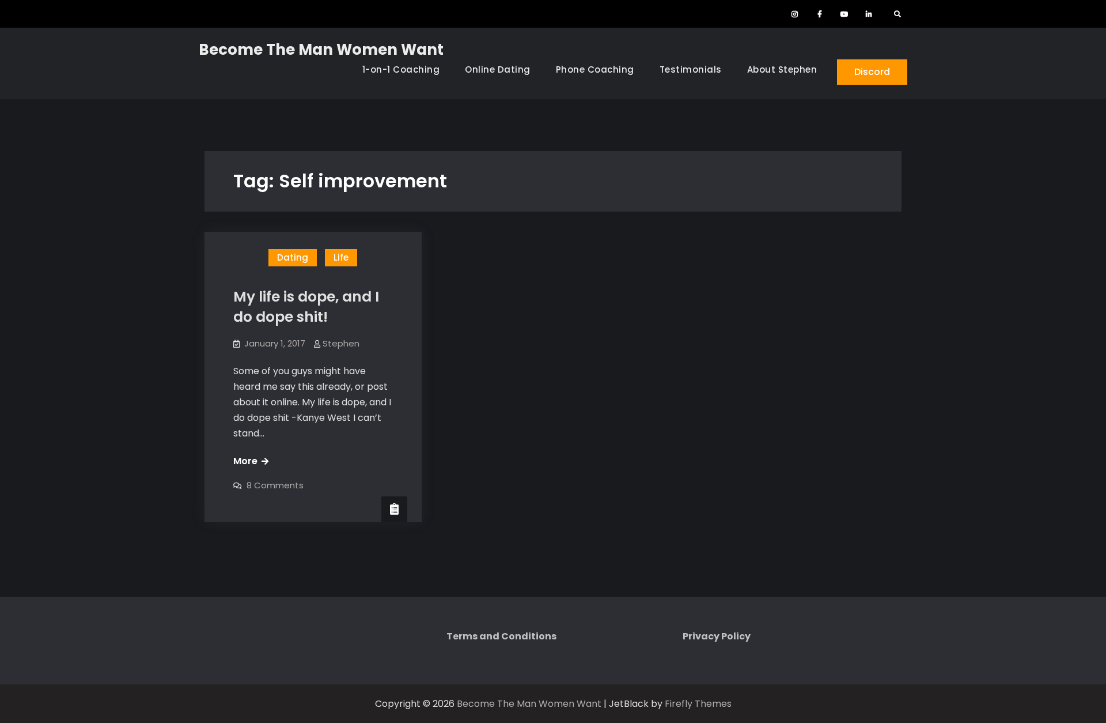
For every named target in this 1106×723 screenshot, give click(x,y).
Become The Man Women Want (321, 49)
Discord (872, 71)
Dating (292, 257)
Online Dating (498, 69)
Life (341, 257)
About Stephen (782, 69)
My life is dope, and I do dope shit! (306, 307)
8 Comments (275, 485)
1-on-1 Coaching (401, 69)
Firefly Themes (698, 703)
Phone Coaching (595, 69)
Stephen (341, 343)
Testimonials (691, 69)
